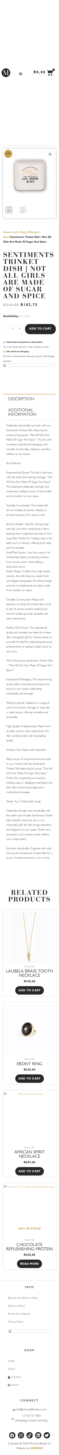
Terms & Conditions (19, 1314)
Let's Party (19, 232)
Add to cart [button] (29, 990)
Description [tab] (21, 399)
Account (16, 1377)
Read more (29, 1264)
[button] (20, 73)
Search (15, 1385)
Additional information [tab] (22, 413)
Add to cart (40, 329)
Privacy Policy (15, 1322)
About (11, 1369)
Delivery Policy (16, 1306)
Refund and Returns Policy (23, 1298)
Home (7, 232)
